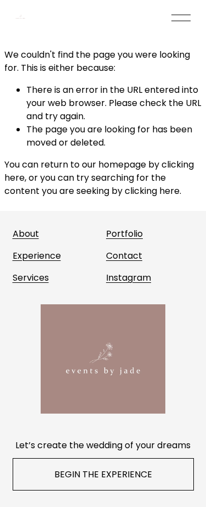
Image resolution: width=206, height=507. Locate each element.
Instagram (128, 277)
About (26, 233)
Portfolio (124, 233)
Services (31, 277)
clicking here (152, 191)
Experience (37, 255)
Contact (124, 255)
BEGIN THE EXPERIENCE (103, 474)
